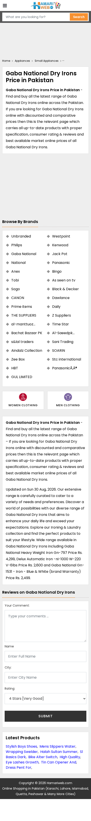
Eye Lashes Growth (22, 762)
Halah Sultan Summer (59, 751)
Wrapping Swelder (22, 751)
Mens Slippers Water (58, 746)
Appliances (22, 61)
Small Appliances (47, 61)
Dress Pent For (18, 767)
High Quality (70, 756)
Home (6, 61)
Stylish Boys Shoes (21, 746)
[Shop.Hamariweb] (45, 5)
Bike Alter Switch (42, 756)
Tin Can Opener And (58, 762)
